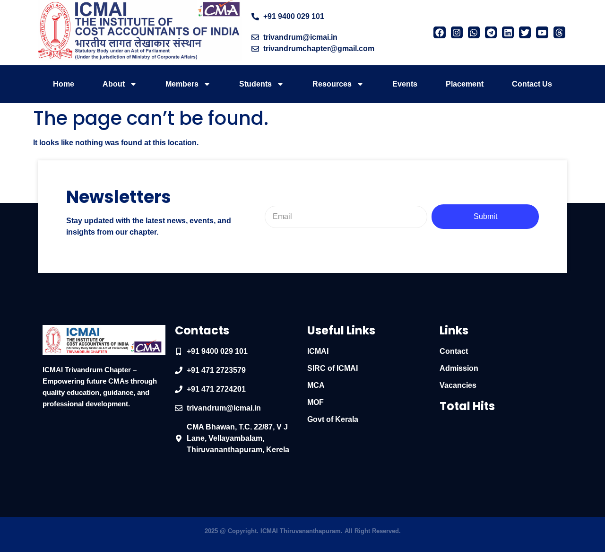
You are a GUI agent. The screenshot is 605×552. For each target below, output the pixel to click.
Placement (465, 84)
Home (63, 84)
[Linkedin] (508, 32)
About (114, 84)
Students (255, 84)
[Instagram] (457, 32)
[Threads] (559, 32)
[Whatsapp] (474, 32)
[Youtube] (542, 32)
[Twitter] (525, 32)
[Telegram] (491, 32)
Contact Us (532, 84)
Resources (332, 84)
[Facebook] (439, 32)
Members (182, 84)
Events (404, 84)
